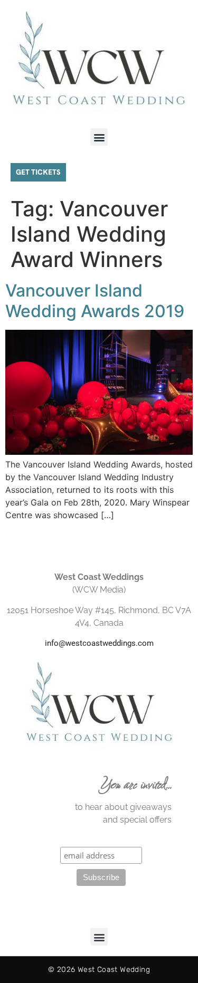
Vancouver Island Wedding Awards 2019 (94, 300)
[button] (99, 137)
